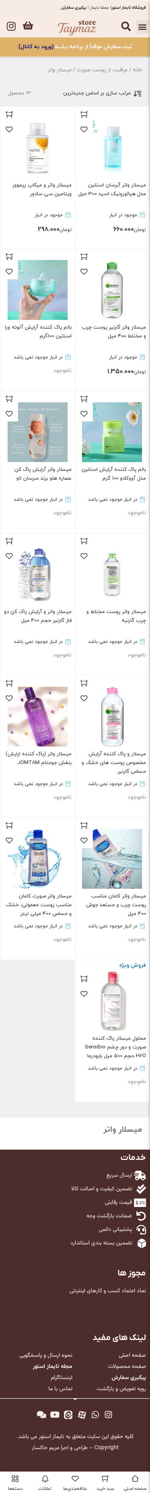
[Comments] (41, 1415)
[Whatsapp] (95, 1415)
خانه (137, 70)
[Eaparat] (82, 1415)
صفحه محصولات (127, 1366)
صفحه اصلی (132, 1355)
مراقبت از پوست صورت (102, 70)
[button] (142, 26)
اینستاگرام (61, 1377)
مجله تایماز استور (52, 1366)
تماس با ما (60, 1389)
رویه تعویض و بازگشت (121, 1389)
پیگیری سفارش (73, 7)
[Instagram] (11, 26)
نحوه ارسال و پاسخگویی (45, 1355)
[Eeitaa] (68, 1415)
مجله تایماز (99, 7)
